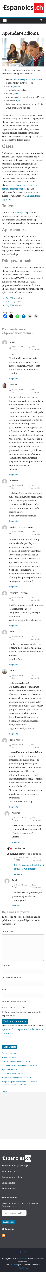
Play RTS (10, 301)
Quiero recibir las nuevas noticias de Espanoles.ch (21, 1014)
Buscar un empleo (9, 1053)
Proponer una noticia (12, 1177)
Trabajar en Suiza (9, 1057)
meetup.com (21, 212)
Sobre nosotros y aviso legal (15, 1165)
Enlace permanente (35, 348)
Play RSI (9, 305)
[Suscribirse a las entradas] (3, 1235)
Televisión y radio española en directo (17, 1077)
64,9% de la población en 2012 (27, 79)
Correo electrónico (12, 977)
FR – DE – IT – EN (10, 1171)
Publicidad (4, 1091)
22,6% (16, 86)
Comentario (8, 931)
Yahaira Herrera (19, 593)
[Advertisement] (23, 1115)
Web (4, 989)
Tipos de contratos (9, 1069)
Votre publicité (9, 1188)
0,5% (18, 100)
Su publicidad (8, 1183)
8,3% (16, 93)
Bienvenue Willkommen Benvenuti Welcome (19, 1065)
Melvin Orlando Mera (21, 527)
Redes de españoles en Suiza (13, 1073)
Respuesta (13, 378)
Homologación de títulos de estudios (16, 1061)
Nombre (7, 965)
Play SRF (9, 298)
